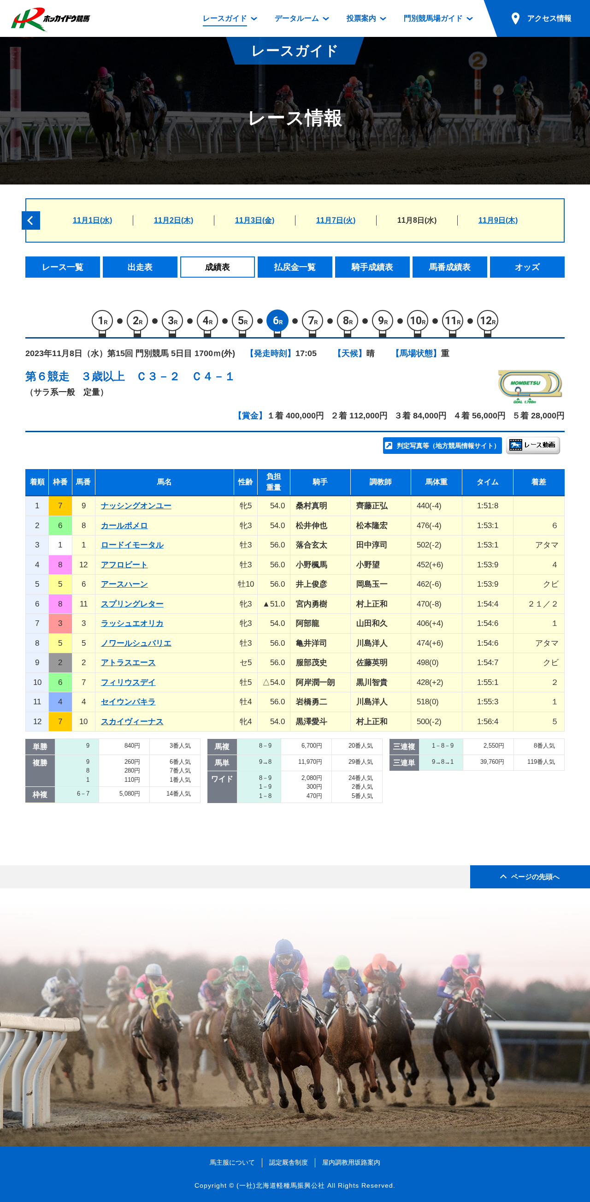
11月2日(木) (173, 220)
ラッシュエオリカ (132, 623)
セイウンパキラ (128, 701)
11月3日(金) (254, 220)
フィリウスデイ (128, 682)
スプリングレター (132, 604)
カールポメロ (124, 525)
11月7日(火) (335, 220)
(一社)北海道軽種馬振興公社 (280, 1185)
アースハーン (124, 584)
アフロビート (124, 564)
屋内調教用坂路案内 (351, 1162)
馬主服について (232, 1162)
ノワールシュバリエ (136, 643)
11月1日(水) (92, 220)
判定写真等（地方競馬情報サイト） (448, 445)
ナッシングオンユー (136, 505)
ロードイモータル (132, 545)
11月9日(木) (498, 220)
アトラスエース (128, 662)
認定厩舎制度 (288, 1162)
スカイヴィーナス (132, 721)
